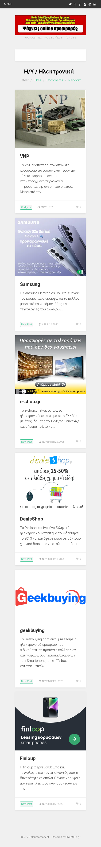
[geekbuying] (50, 621)
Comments (55, 80)
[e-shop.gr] (50, 392)
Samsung (30, 284)
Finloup (27, 758)
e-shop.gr (30, 401)
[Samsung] (50, 275)
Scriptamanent (40, 837)
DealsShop (31, 519)
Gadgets (26, 207)
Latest (24, 80)
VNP (24, 156)
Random (74, 80)
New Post (26, 324)
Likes (37, 80)
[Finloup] (50, 749)
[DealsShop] (50, 510)
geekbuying (32, 630)
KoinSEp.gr (73, 837)
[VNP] (50, 147)
